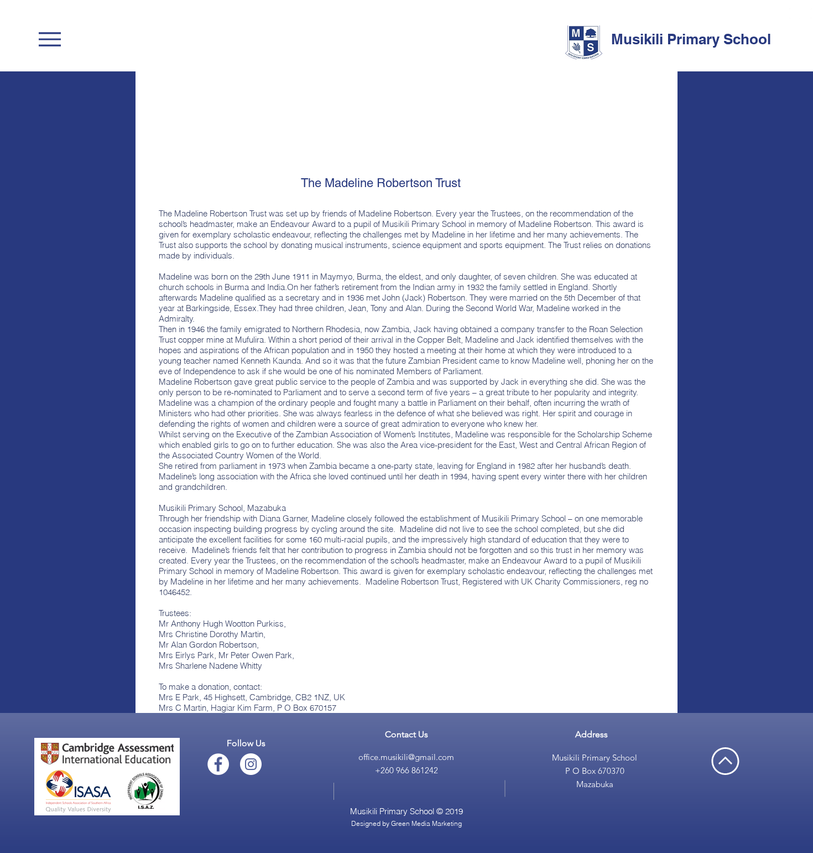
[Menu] (53, 39)
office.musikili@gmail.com (406, 757)
